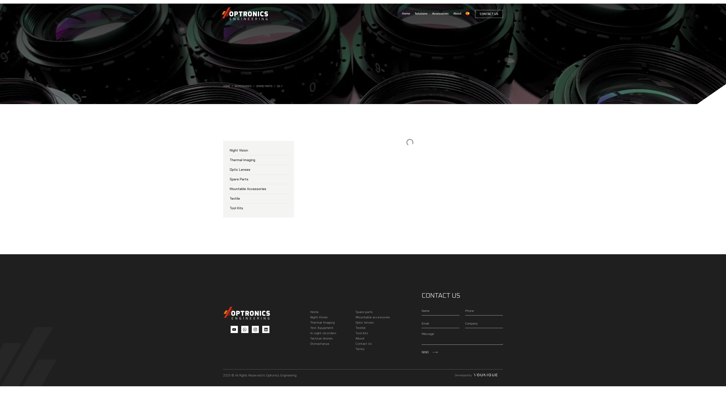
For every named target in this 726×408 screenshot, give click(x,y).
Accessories (440, 13)
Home (406, 13)
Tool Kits (236, 208)
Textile (235, 198)
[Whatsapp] (244, 329)
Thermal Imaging (242, 160)
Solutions (421, 13)
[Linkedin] (265, 329)
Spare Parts (264, 86)
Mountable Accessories (248, 189)
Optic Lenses (240, 169)
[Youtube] (234, 329)
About (457, 13)
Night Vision (239, 150)
